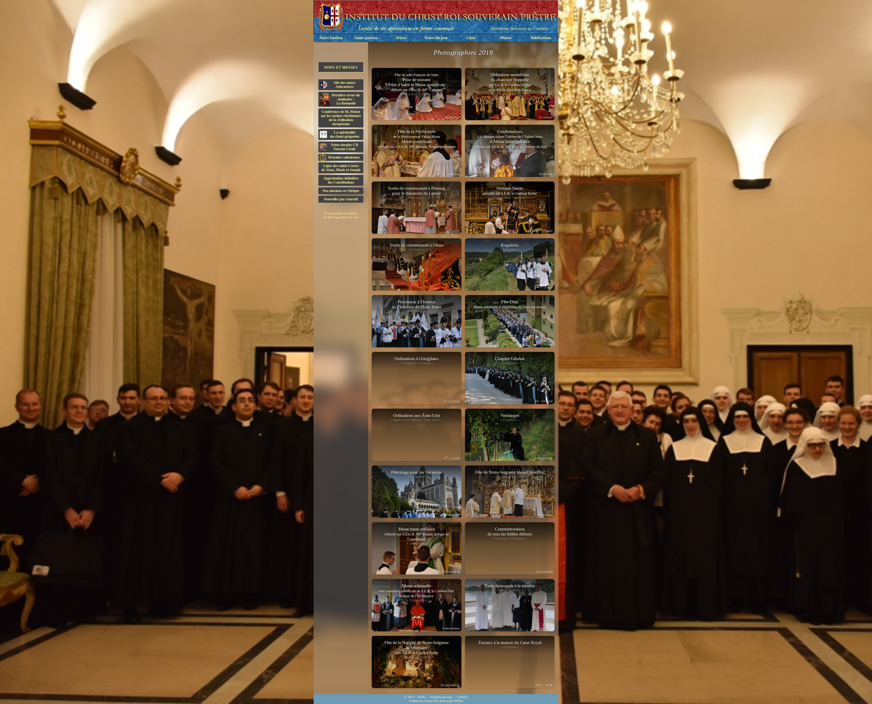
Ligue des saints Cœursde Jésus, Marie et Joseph (340, 168)
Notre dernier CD (344, 147)
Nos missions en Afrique (340, 191)
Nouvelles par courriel (341, 199)
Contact (462, 697)
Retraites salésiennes (344, 157)
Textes (401, 38)
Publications (541, 38)
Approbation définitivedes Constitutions (340, 180)
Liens (471, 38)
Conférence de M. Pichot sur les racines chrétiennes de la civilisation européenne (341, 118)
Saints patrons (366, 38)
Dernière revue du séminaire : (346, 99)
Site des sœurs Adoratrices (344, 85)
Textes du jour (436, 38)
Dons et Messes (340, 67)
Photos (506, 38)
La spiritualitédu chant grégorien (344, 134)
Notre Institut (331, 38)
